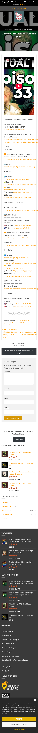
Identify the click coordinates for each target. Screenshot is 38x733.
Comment (7, 371)
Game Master (9, 29)
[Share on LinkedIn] (28, 313)
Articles (4, 502)
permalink (8, 325)
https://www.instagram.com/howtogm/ (17, 197)
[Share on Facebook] (13, 313)
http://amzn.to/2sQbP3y (22, 228)
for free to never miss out (19, 351)
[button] (35, 700)
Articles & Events (7, 506)
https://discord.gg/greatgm (22, 192)
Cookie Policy (14, 729)
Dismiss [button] (22, 4)
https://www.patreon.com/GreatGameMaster (20, 159)
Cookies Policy (7, 671)
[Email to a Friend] (20, 313)
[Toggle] (35, 510)
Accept (19, 719)
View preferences (19, 724)
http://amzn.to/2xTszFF (23, 225)
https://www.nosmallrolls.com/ (15, 129)
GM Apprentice (18, 29)
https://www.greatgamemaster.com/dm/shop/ (20, 167)
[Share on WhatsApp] (10, 313)
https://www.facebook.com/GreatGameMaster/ (20, 184)
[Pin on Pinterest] (24, 313)
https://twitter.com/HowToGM (15, 190)
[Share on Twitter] (17, 313)
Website (6, 408)
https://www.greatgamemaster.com (16, 179)
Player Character (7, 514)
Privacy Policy (22, 729)
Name (6, 389)
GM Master (27, 29)
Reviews (4, 518)
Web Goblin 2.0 (28, 42)
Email (6, 398)
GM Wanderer (22, 323)
